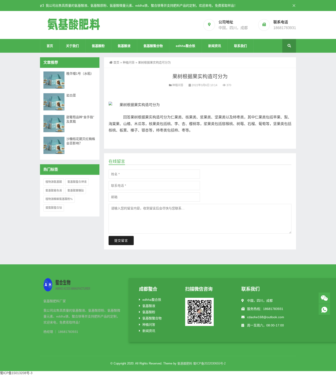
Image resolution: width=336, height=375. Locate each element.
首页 (50, 46)
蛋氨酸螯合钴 (53, 207)
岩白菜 (71, 95)
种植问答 (129, 62)
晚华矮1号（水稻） (80, 73)
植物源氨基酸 (53, 181)
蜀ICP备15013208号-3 (16, 373)
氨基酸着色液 (53, 190)
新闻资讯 (214, 46)
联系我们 (240, 46)
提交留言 (121, 240)
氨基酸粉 (98, 46)
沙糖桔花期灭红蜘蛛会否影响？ (80, 141)
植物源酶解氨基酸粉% (59, 199)
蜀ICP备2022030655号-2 (209, 363)
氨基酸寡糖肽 (75, 190)
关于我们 (72, 46)
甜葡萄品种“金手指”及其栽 (80, 119)
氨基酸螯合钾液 (77, 181)
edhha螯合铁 (185, 46)
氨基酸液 (124, 46)
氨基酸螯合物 (153, 46)
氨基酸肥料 (184, 363)
